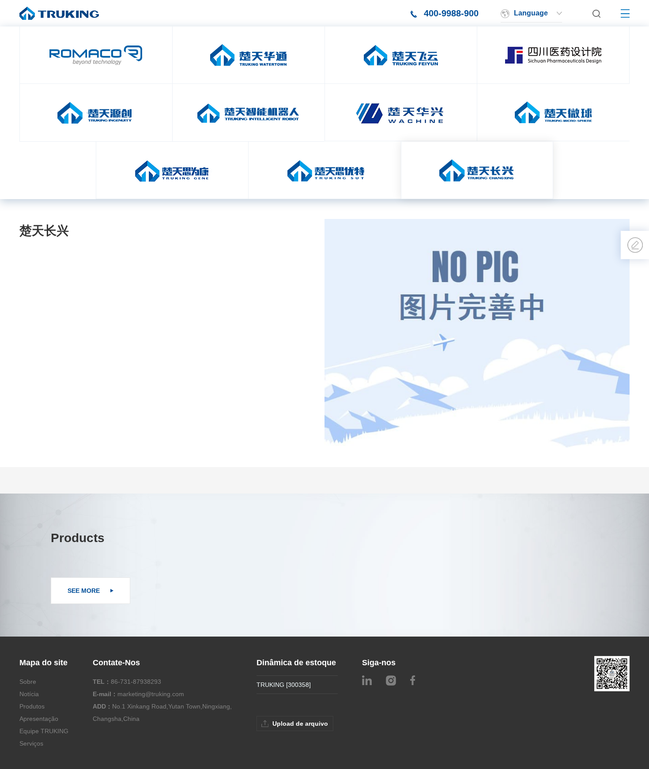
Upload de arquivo (300, 723)
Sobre (27, 681)
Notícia (29, 693)
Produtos (32, 706)
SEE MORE (85, 590)
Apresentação (38, 718)
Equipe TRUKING (43, 731)
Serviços (31, 743)
